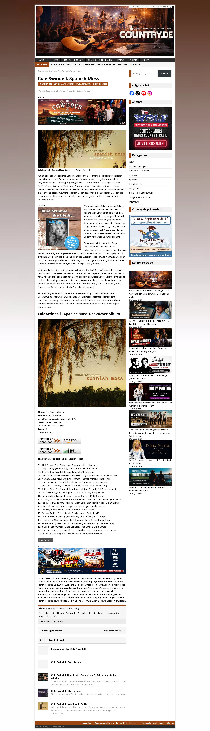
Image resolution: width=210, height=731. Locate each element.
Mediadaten (135, 6)
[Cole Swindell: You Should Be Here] (43, 708)
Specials (132, 60)
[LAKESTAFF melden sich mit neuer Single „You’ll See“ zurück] (150, 365)
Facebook (58, 621)
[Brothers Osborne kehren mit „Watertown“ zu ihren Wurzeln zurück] (150, 477)
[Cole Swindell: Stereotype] (43, 694)
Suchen (164, 73)
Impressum (146, 6)
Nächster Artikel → (114, 630)
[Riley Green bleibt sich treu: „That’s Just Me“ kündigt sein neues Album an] (150, 310)
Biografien (134, 188)
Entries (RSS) (121, 723)
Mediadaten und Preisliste (153, 723)
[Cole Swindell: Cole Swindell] (43, 666)
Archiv (145, 60)
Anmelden (87, 723)
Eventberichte (135, 184)
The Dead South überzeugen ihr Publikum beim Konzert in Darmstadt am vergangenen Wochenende (150, 432)
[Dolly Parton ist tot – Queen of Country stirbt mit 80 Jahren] (150, 449)
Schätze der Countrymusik (141, 192)
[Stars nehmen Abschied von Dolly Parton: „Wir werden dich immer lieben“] (150, 392)
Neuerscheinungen (73, 60)
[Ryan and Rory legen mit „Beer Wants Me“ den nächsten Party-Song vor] (150, 337)
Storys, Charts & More (139, 197)
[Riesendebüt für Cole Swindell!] (43, 653)
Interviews (134, 201)
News (55, 60)
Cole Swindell (45, 540)
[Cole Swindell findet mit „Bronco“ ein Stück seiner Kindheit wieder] (43, 679)
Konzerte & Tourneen (100, 60)
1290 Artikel (71, 608)
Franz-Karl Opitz (74, 91)
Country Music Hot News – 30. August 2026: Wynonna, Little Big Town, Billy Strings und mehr (149, 293)
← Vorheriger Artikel (50, 630)
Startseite (43, 60)
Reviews (120, 60)
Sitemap (170, 723)
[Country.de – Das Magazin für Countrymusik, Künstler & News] (105, 31)
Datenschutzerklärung (162, 6)
